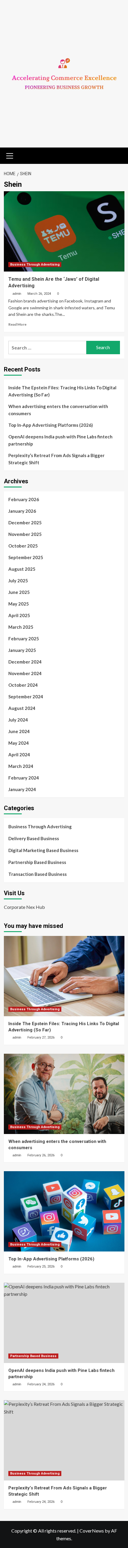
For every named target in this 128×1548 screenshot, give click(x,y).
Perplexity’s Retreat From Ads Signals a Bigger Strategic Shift (56, 459)
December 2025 (25, 522)
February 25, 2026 (40, 1266)
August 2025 (21, 569)
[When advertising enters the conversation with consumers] (64, 1094)
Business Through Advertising (35, 264)
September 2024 (25, 696)
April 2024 (19, 754)
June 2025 (19, 592)
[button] (10, 155)
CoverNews (91, 1530)
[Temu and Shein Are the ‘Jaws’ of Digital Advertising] (64, 231)
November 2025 (25, 534)
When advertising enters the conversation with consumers (58, 410)
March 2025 (20, 627)
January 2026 (22, 511)
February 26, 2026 (40, 1155)
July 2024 (18, 719)
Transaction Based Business (37, 874)
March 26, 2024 (39, 294)
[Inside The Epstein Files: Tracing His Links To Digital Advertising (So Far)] (64, 976)
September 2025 (25, 557)
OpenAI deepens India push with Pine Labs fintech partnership (60, 440)
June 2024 (19, 731)
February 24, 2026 (40, 1384)
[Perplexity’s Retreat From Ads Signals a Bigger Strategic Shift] (64, 1440)
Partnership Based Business (37, 862)
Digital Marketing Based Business (43, 850)
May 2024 (18, 743)
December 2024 (25, 661)
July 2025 (18, 580)
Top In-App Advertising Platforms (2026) (50, 425)
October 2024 (23, 685)
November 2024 (25, 673)
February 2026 (23, 499)
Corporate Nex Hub (24, 907)
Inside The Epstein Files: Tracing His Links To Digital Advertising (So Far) (62, 391)
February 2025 (23, 638)
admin (17, 293)
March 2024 (20, 766)
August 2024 (21, 708)
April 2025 (19, 615)
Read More (17, 324)
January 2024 (22, 789)
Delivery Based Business (33, 838)
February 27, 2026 (40, 1037)
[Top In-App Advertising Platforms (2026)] (64, 1211)
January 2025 (22, 650)
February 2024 (23, 777)
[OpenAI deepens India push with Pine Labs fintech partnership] (64, 1323)
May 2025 (18, 603)
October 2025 (23, 545)
